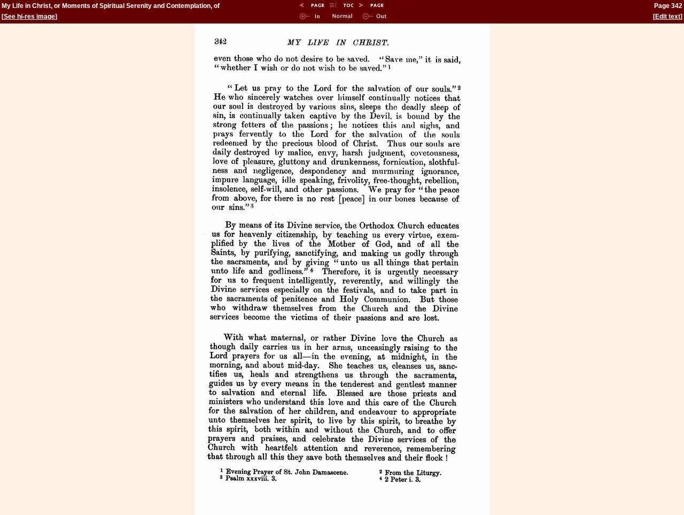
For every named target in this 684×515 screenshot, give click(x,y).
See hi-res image (29, 16)
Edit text (667, 16)
